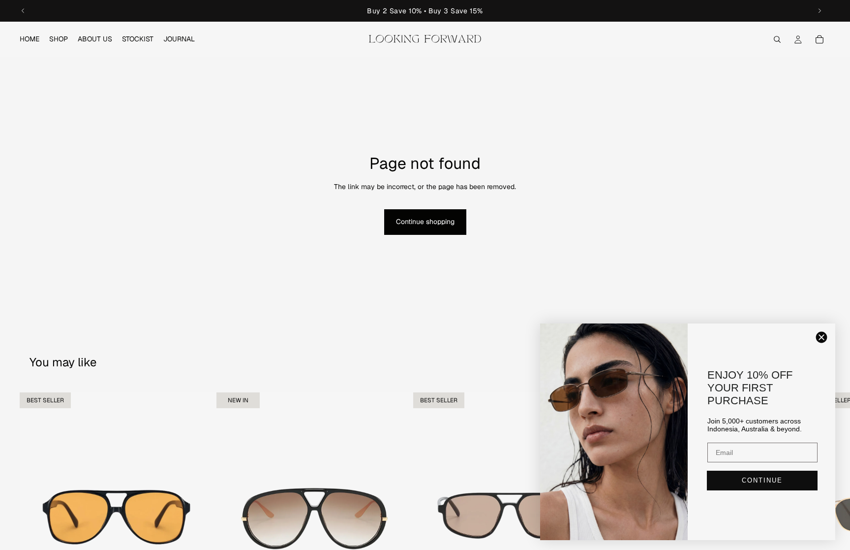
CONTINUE (762, 480)
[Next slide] (819, 11)
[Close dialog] (821, 337)
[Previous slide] (23, 11)
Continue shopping (425, 221)
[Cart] (819, 39)
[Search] (777, 39)
